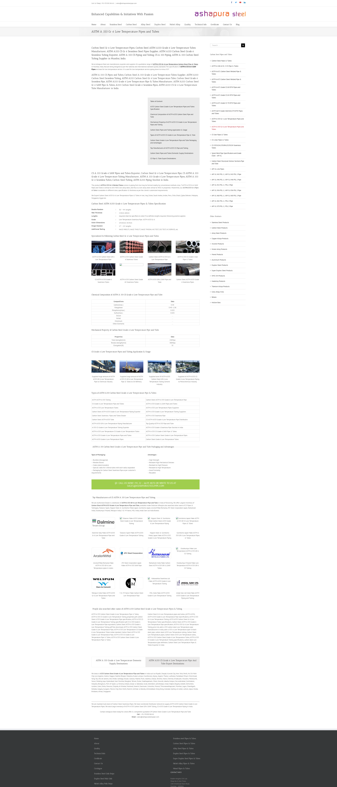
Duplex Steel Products (220, 265)
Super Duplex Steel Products (222, 270)
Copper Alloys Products (220, 238)
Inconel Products (218, 244)
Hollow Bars (216, 302)
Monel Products (217, 254)
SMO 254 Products (218, 276)
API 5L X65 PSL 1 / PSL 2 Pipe (222, 201)
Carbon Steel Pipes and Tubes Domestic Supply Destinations (171, 153)
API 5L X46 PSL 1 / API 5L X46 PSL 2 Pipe (226, 180)
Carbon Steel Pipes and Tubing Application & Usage (168, 130)
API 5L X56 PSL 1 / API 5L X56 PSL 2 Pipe (226, 190)
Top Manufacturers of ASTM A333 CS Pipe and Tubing (169, 148)
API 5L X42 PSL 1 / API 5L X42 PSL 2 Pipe (226, 174)
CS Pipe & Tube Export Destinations (163, 158)
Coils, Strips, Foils (218, 292)
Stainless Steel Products (220, 222)
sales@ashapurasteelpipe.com (126, 3)
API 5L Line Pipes (218, 169)
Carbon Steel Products (219, 228)
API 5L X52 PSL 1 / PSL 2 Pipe (222, 185)
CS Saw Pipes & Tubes (220, 135)
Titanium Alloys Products (220, 286)
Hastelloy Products (218, 281)
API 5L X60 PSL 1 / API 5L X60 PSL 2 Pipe (226, 195)
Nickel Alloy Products (219, 249)
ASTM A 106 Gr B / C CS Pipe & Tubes (225, 66)
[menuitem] (95, 24)
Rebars (214, 297)
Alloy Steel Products (219, 233)
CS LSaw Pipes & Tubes (220, 140)
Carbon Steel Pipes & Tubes (222, 61)
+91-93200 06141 (107, 3)
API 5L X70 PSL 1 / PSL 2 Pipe (222, 206)
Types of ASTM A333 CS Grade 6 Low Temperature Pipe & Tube (172, 135)
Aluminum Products (219, 260)
